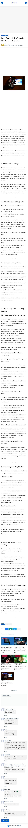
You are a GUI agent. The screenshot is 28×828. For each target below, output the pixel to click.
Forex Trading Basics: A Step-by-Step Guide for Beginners (6, 684)
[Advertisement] (14, 20)
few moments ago (5, 645)
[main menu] (2, 3)
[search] (26, 3)
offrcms (14, 3)
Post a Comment (6, 695)
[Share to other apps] (19, 629)
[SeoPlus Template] (8, 826)
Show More (5, 820)
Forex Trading (4, 35)
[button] (6, 629)
